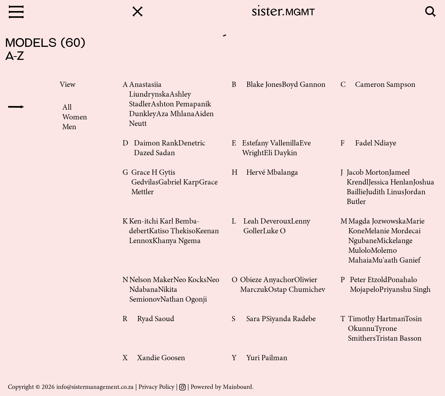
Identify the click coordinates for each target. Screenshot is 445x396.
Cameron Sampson (385, 85)
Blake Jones (264, 85)
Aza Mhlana (175, 114)
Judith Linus (385, 193)
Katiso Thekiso (172, 232)
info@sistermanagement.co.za (95, 387)
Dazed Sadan (154, 153)
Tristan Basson (399, 339)
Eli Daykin (280, 153)
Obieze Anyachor (267, 280)
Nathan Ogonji (183, 300)
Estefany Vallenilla (270, 144)
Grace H (145, 173)
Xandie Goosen (161, 358)
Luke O (274, 232)
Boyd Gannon (303, 85)
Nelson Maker (151, 280)
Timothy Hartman (376, 319)
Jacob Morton (368, 173)
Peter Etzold (368, 280)
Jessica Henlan (390, 183)
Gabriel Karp (178, 183)
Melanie (378, 232)
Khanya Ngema (176, 241)
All (67, 108)
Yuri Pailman (266, 358)
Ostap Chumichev (296, 290)
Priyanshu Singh (405, 290)
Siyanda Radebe (291, 319)
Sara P (256, 319)
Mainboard (237, 387)
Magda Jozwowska (377, 222)
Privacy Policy (156, 387)
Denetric (191, 144)
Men (69, 127)
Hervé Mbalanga (272, 173)
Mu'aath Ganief (396, 261)
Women (74, 118)
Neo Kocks (190, 280)
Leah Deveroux (267, 222)
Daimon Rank (156, 144)
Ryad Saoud (155, 319)
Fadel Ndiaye (375, 144)
